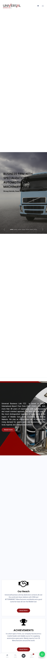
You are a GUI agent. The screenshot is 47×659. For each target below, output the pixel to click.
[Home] (7, 655)
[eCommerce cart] (38, 6)
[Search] (15, 655)
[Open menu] (23, 656)
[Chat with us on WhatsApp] (42, 654)
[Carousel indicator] (11, 229)
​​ (8, 430)
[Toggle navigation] (43, 6)
